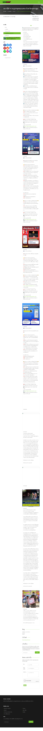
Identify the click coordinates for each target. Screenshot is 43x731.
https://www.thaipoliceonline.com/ (30, 126)
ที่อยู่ (6, 27)
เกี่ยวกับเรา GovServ (7, 708)
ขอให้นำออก (7, 35)
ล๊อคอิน (24, 712)
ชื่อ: (24, 664)
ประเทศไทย (9, 11)
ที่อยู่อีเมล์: (24, 668)
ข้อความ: (24, 672)
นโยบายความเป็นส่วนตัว (8, 712)
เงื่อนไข (5, 710)
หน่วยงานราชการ (7, 57)
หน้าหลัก (4, 11)
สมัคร (37, 652)
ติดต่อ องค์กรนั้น (7, 31)
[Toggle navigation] (38, 2)
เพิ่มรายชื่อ (24, 710)
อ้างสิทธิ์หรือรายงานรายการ (9, 33)
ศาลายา (14, 11)
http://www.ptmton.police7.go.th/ (28, 639)
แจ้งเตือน (6, 29)
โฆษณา (24, 708)
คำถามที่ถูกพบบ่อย (7, 713)
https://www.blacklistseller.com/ (29, 285)
